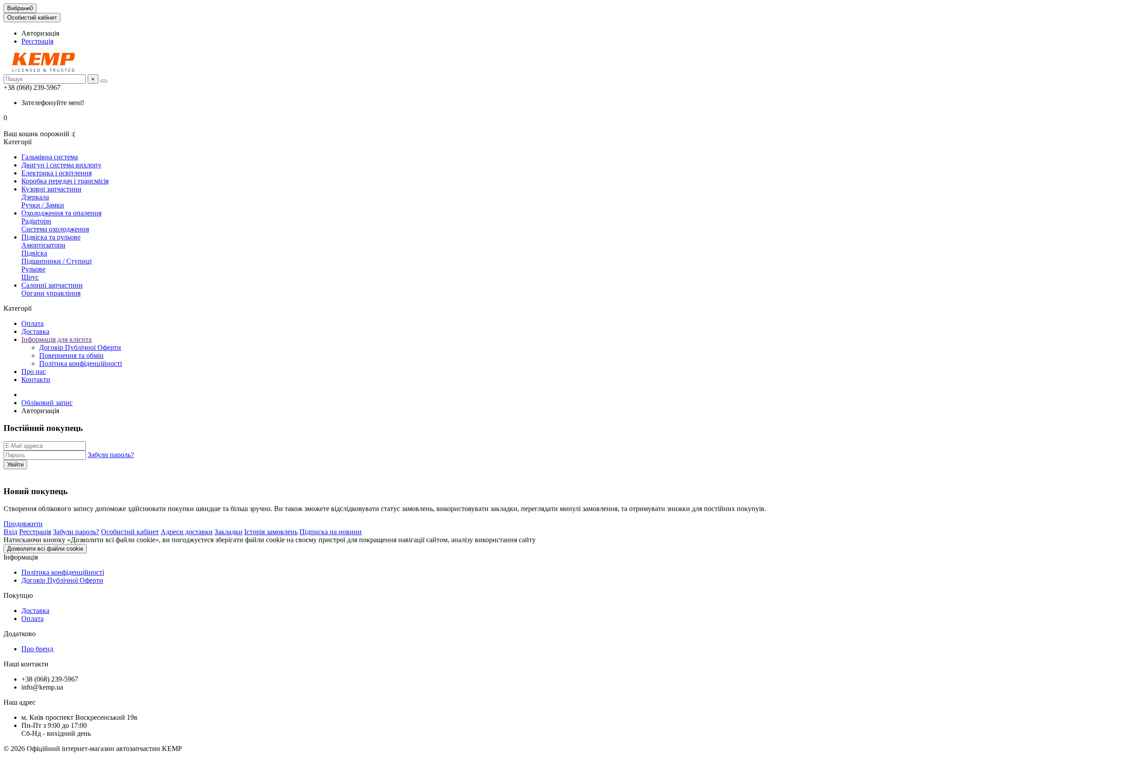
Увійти (15, 464)
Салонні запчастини (52, 285)
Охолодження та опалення (61, 213)
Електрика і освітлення (56, 173)
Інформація (21, 557)
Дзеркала (35, 197)
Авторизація (40, 33)
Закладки (228, 532)
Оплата (32, 323)
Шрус (30, 277)
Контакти (35, 379)
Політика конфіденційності (80, 363)
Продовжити (23, 524)
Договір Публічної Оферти (80, 347)
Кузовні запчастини (51, 189)
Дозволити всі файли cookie (45, 548)
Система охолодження (55, 229)
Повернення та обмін (71, 355)
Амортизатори (43, 245)
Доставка (35, 331)
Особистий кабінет (130, 532)
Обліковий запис (47, 402)
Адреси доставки (187, 532)
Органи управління (51, 293)
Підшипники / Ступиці (56, 261)
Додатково (20, 633)
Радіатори (36, 221)
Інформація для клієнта (56, 339)
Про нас (33, 371)
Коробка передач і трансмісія (65, 181)
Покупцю (18, 595)
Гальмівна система (49, 157)
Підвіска (34, 253)
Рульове (33, 269)
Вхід (10, 532)
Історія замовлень (271, 532)
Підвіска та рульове (51, 237)
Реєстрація (37, 41)
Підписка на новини (330, 532)
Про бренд (37, 649)
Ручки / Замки (42, 205)
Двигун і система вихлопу (61, 165)
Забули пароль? (111, 455)
